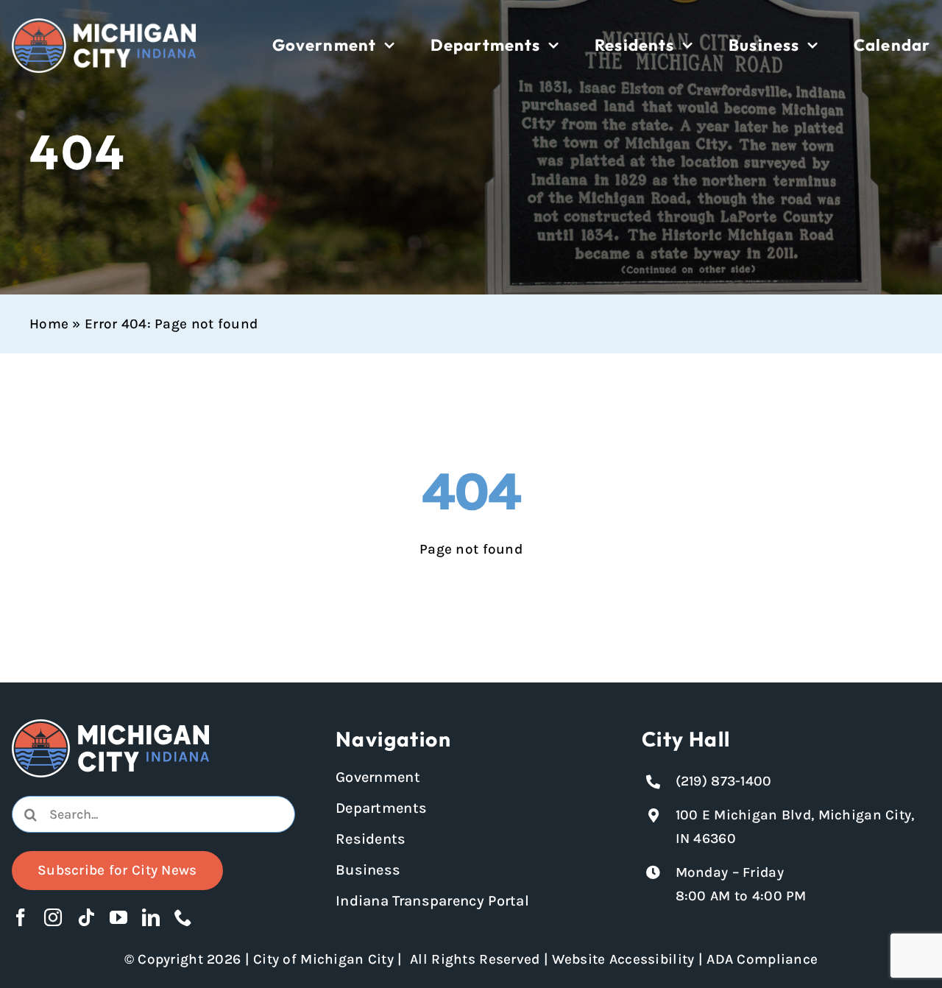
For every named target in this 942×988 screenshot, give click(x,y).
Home (48, 324)
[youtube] (118, 917)
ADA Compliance (762, 959)
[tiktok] (86, 917)
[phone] (183, 917)
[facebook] (20, 917)
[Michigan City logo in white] (104, 25)
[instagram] (53, 917)
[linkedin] (151, 917)
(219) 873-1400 (724, 781)
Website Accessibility (623, 959)
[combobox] (153, 814)
